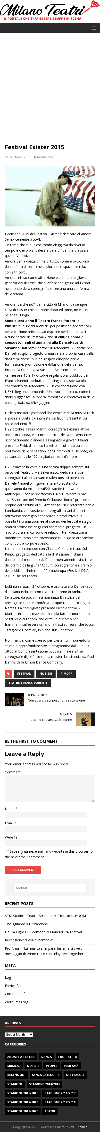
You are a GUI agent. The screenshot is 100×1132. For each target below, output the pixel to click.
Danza (46, 1057)
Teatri (50, 1111)
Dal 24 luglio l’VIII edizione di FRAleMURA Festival (43, 932)
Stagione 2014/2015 (44, 1084)
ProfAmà (71, 1066)
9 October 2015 (20, 157)
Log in (10, 977)
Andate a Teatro (21, 1057)
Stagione (15, 1084)
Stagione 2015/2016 (22, 1093)
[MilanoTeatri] (50, 20)
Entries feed (14, 985)
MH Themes (79, 1127)
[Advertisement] (50, 90)
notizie (46, 674)
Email (9, 823)
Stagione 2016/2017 (60, 1093)
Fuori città (67, 1057)
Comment (13, 772)
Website (11, 837)
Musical (13, 1066)
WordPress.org (16, 1002)
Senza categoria (45, 1075)
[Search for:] (50, 888)
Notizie (33, 1066)
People (51, 1066)
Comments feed (17, 993)
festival (24, 674)
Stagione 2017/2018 (22, 1102)
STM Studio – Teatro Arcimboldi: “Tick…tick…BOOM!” (46, 915)
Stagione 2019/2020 (22, 1111)
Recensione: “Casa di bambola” (29, 940)
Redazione (45, 157)
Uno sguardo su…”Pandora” (26, 924)
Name (10, 808)
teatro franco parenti (27, 683)
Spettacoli (75, 1075)
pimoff (66, 674)
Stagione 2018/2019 (60, 1102)
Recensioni (16, 1075)
